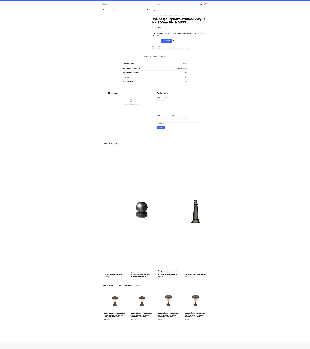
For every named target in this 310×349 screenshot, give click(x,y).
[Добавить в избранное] (174, 40)
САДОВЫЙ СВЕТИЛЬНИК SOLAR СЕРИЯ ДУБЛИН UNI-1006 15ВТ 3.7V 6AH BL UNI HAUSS (114, 315)
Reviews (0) (163, 56)
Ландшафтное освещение (120, 10)
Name (158, 115)
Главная (154, 15)
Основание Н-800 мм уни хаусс (195, 274)
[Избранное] (201, 4)
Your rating (160, 97)
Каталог (105, 10)
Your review (160, 100)
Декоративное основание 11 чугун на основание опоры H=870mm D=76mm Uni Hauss (167, 272)
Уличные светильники (138, 10)
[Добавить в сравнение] (177, 40)
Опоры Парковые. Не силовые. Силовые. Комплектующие (172, 15)
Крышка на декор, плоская (113, 274)
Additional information (150, 56)
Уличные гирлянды (153, 10)
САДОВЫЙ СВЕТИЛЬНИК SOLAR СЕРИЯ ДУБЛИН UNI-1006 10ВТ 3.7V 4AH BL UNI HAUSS (141, 315)
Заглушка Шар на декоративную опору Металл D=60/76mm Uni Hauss (140, 274)
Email (174, 115)
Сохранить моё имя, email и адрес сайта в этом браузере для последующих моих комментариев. (178, 122)
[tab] (149, 56)
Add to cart (166, 41)
